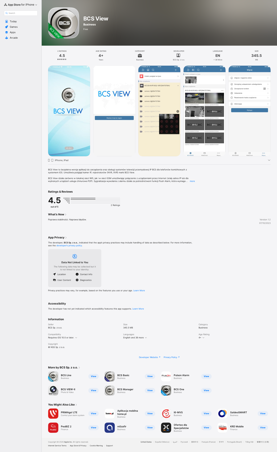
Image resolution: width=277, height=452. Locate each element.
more (192, 181)
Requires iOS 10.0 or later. (61, 337)
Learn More (139, 290)
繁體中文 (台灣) (263, 442)
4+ (200, 337)
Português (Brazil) (234, 442)
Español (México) (162, 442)
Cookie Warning (96, 446)
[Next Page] (274, 111)
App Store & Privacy (78, 446)
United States (146, 442)
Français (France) (209, 442)
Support (109, 446)
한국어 (221, 442)
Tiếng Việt (249, 442)
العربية (175, 442)
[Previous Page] (45, 111)
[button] (20, 21)
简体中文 (194, 442)
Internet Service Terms (57, 446)
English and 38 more (133, 337)
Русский (184, 442)
